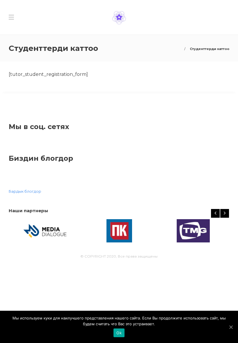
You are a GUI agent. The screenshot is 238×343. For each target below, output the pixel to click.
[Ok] (231, 327)
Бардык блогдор (25, 191)
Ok (119, 333)
